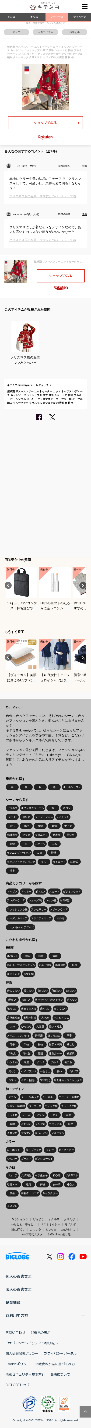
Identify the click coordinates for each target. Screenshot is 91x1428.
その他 (60, 918)
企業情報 (13, 1302)
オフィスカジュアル (32, 808)
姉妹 (42, 1184)
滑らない (29, 990)
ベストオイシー (50, 1224)
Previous (8, 585)
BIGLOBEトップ (17, 1384)
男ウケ (12, 1071)
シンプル (40, 1124)
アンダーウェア (16, 900)
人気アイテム (45, 32)
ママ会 (26, 834)
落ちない (72, 999)
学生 (12, 1193)
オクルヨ (54, 1219)
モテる (68, 1062)
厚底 (26, 1062)
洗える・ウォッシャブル (21, 964)
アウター (26, 891)
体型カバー (55, 1053)
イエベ (40, 1062)
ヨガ (39, 852)
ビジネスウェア (72, 891)
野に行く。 (18, 1229)
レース (26, 1114)
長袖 (40, 1044)
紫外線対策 (13, 1017)
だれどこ (38, 1219)
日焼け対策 (29, 1017)
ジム (54, 843)
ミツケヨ (51, 1229)
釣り (44, 861)
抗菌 (74, 964)
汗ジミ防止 (13, 973)
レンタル (12, 1062)
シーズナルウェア (17, 918)
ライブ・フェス (44, 816)
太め (12, 1026)
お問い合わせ (15, 1332)
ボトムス (40, 891)
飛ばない (57, 990)
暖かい (12, 999)
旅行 (12, 826)
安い (59, 1071)
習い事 (70, 834)
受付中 (16, 32)
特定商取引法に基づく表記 (55, 1363)
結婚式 (74, 861)
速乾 (55, 956)
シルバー (12, 1158)
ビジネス (12, 808)
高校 (26, 826)
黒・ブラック (33, 1149)
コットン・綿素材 (69, 1097)
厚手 (69, 1035)
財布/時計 (65, 900)
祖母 (28, 1184)
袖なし (70, 1044)
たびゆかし (68, 1229)
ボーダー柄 (34, 1106)
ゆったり (26, 1026)
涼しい (26, 999)
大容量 (40, 1026)
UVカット (12, 956)
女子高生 (26, 1175)
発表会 (56, 834)
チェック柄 (51, 1106)
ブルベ (54, 1062)
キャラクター (50, 1193)
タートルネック (30, 1097)
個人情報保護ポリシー (22, 1353)
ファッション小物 (17, 909)
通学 (12, 843)
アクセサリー (38, 909)
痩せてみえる (28, 1008)
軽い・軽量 (55, 1026)
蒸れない (43, 990)
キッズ (34, 16)
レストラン (62, 816)
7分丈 (12, 1053)
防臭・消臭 (45, 964)
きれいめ (12, 1132)
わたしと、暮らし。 (23, 1224)
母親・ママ (13, 1184)
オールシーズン (72, 787)
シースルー (48, 1097)
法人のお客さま (19, 1289)
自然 (70, 1124)
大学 (40, 826)
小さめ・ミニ (61, 1017)
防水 (41, 956)
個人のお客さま (19, 1276)
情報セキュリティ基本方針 (25, 1374)
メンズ (11, 16)
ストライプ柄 (69, 1106)
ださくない (60, 1008)
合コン (67, 808)
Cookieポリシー (18, 1363)
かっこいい (41, 1132)
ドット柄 (12, 1114)
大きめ (45, 1017)
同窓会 (26, 816)
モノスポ (70, 1224)
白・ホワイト (14, 1149)
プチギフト (71, 1175)
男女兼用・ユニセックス (68, 1080)
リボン (54, 1114)
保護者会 (12, 834)
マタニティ (41, 834)
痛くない (45, 1008)
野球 (53, 852)
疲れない (71, 990)
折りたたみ (54, 1035)
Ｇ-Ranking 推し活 (59, 1234)
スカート (54, 891)
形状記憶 (29, 973)
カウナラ (35, 1229)
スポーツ (40, 843)
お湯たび (69, 1219)
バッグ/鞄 (51, 900)
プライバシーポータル (60, 1353)
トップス (12, 891)
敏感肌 (70, 1053)
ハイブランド (28, 1071)
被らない (12, 1008)
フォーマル (57, 1132)
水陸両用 (60, 964)
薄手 (12, 1044)
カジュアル (55, 1124)
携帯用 (39, 1035)
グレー (50, 1149)
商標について (60, 1374)
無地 (12, 1124)
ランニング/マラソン (19, 852)
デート (12, 816)
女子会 (68, 826)
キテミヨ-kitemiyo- (18, 385)
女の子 (56, 1184)
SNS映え (45, 1080)
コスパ (12, 1080)
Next (82, 585)
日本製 (26, 1053)
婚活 (54, 826)
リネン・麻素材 (16, 1106)
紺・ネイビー (66, 1149)
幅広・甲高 (55, 1044)
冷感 (27, 956)
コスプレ (12, 1205)
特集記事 (75, 32)
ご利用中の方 (17, 1315)
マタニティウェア (41, 918)
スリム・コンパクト (18, 1035)
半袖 (26, 1044)
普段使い (26, 1132)
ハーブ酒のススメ (31, 1234)
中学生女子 (41, 1175)
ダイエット (59, 861)
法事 (12, 870)
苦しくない (13, 990)
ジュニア (12, 1175)
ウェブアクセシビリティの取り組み (32, 1343)
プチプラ (73, 1071)
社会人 (70, 1184)
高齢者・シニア (30, 1193)
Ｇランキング (19, 1219)
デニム (12, 1097)
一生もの (45, 1071)
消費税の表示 (40, 1332)
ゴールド (26, 1158)
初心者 (56, 1175)
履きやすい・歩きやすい (49, 999)
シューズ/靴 (35, 900)
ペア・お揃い (28, 1080)
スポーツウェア (59, 909)
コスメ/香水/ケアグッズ (20, 927)
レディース (56, 16)
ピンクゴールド (44, 1158)
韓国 (40, 1053)
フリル (40, 1114)
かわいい (26, 1124)
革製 (68, 1114)
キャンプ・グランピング (21, 861)
